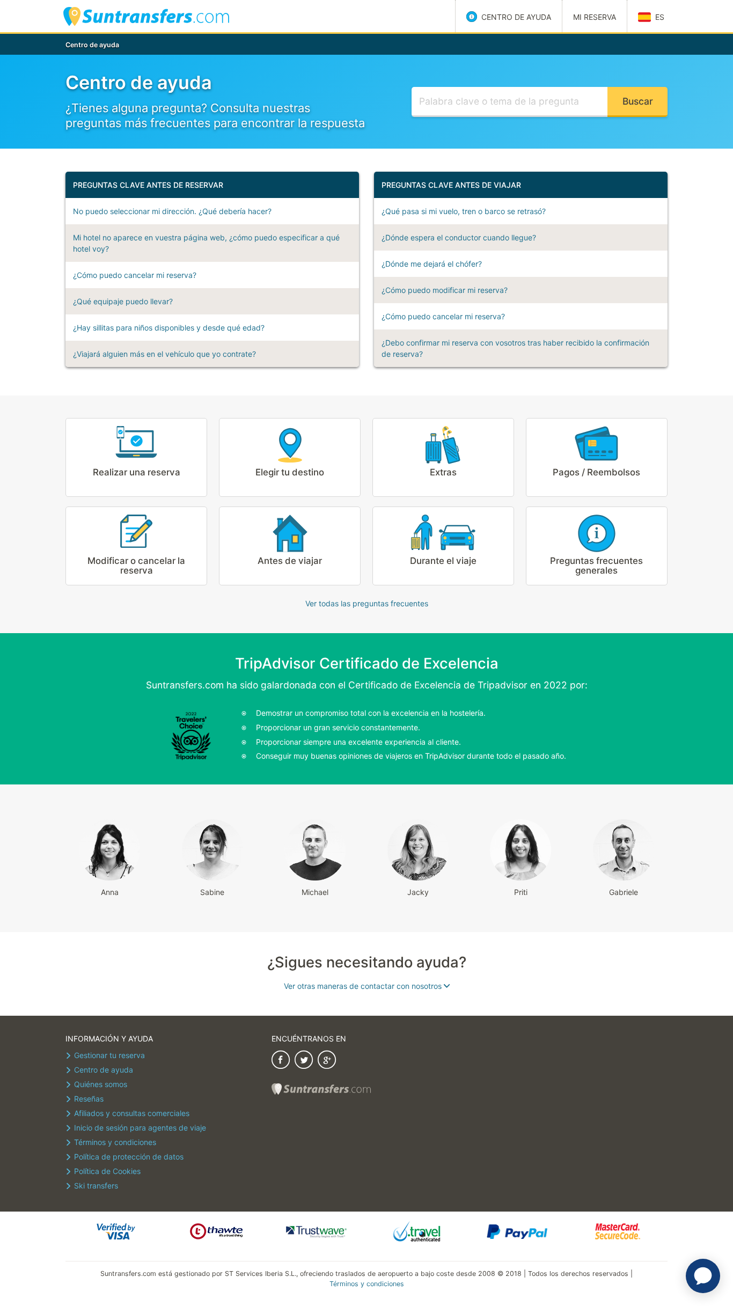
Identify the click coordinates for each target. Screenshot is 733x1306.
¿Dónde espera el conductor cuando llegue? (459, 237)
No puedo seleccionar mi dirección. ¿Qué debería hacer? (172, 211)
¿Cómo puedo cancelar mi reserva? (134, 275)
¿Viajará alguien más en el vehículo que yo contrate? (164, 353)
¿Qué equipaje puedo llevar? (123, 301)
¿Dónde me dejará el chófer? (432, 263)
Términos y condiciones (366, 1284)
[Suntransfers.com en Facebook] (281, 1061)
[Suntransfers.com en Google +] (327, 1061)
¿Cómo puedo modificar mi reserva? (445, 290)
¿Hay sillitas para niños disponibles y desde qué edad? (169, 327)
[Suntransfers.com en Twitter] (304, 1061)
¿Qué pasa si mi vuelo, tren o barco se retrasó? (464, 211)
